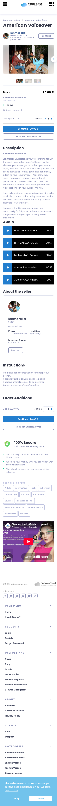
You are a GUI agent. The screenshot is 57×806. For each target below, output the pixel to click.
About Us (10, 705)
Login (8, 632)
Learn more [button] (11, 790)
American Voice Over (36, 20)
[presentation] (54, 59)
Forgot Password (14, 643)
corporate (38, 494)
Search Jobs (12, 674)
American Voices (11, 20)
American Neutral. (14, 507)
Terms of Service (14, 710)
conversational (25, 500)
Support (9, 736)
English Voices (13, 762)
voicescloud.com (19, 584)
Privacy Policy (12, 715)
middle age (11, 494)
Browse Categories (15, 689)
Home (8, 612)
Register (9, 638)
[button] (7, 230)
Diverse (9, 500)
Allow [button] (41, 798)
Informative (21, 488)
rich (33, 488)
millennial (45, 488)
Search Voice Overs (16, 684)
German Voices (13, 773)
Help (7, 731)
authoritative (35, 507)
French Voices (13, 767)
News (8, 659)
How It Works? (12, 617)
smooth (24, 513)
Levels (8, 669)
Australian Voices (15, 757)
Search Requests (14, 679)
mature (25, 494)
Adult (8, 488)
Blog (7, 664)
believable (10, 513)
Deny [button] (16, 798)
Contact (15, 350)
